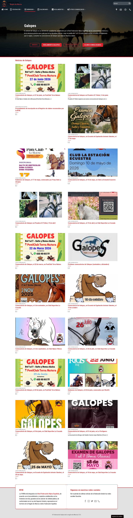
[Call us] (99, 501)
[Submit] (129, 3)
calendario (44, 9)
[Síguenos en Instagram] (89, 501)
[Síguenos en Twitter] (92, 501)
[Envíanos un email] (95, 501)
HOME (6, 9)
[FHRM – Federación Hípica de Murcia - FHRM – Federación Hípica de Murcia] (16, 3)
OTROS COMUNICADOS (77, 9)
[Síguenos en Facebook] (85, 501)
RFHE (21, 490)
